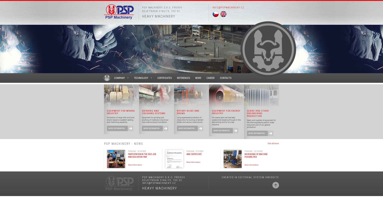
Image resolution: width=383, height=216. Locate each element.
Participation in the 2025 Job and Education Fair (142, 155)
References (183, 78)
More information (116, 128)
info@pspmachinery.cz (228, 7)
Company (119, 78)
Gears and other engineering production (258, 114)
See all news (273, 143)
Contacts (225, 78)
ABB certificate (194, 154)
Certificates (164, 78)
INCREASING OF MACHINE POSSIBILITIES (256, 155)
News (198, 78)
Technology (141, 78)
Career (210, 78)
